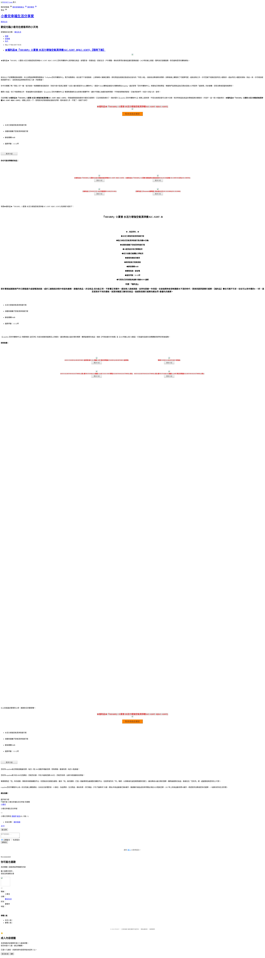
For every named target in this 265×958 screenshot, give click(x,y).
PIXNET (117, 929)
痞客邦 (14, 816)
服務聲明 (152, 929)
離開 (12, 954)
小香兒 (3, 804)
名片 (6, 41)
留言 (18, 816)
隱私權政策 (144, 929)
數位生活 (17, 32)
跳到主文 (4, 22)
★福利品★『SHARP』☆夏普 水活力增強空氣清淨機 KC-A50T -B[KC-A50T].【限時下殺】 (55, 50)
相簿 (6, 36)
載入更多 (4, 829)
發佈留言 (4, 842)
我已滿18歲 (5, 954)
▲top (3, 826)
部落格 (7, 39)
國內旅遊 (17, 822)
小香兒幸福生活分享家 (17, 16)
